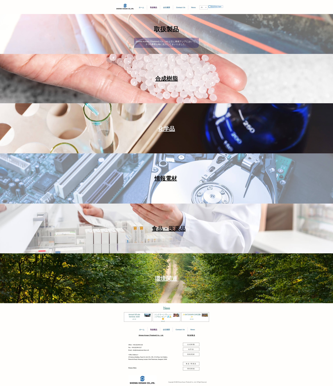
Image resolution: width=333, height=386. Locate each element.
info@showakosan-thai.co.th (141, 350)
